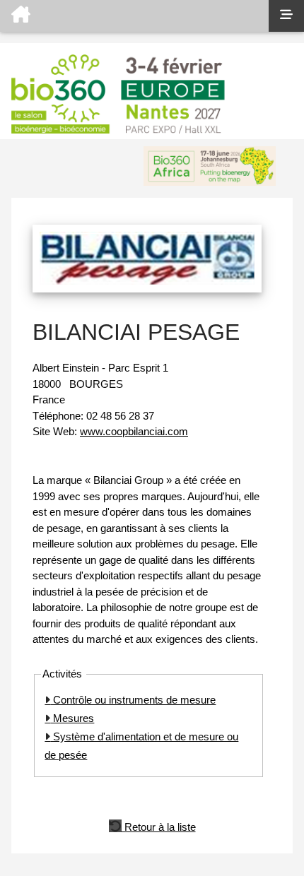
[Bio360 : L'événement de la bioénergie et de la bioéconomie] (134, 16)
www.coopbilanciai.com (134, 431)
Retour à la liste (159, 826)
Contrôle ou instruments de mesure (133, 700)
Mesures (72, 718)
